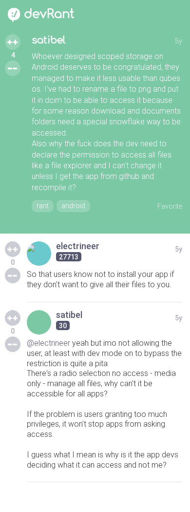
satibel (49, 40)
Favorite (169, 206)
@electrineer (48, 343)
